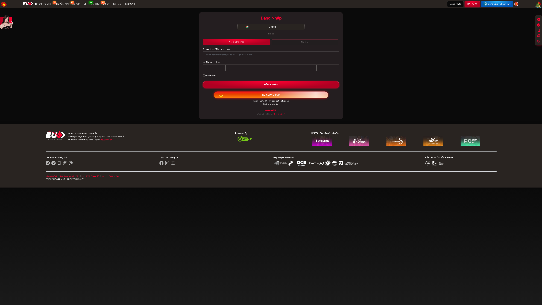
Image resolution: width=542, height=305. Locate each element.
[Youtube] (173, 163)
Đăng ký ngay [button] (279, 114)
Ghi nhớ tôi (210, 75)
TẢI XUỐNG (130, 4)
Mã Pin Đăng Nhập (211, 62)
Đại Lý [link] (106, 4)
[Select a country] (516, 4)
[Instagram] (167, 163)
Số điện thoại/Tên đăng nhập (217, 49)
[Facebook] (161, 163)
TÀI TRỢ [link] (95, 4)
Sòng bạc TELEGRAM (499, 4)
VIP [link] (85, 4)
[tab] (236, 41)
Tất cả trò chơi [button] (43, 4)
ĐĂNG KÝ (472, 4)
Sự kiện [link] (76, 4)
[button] (455, 4)
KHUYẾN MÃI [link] (62, 4)
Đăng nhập (455, 4)
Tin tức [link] (117, 4)
